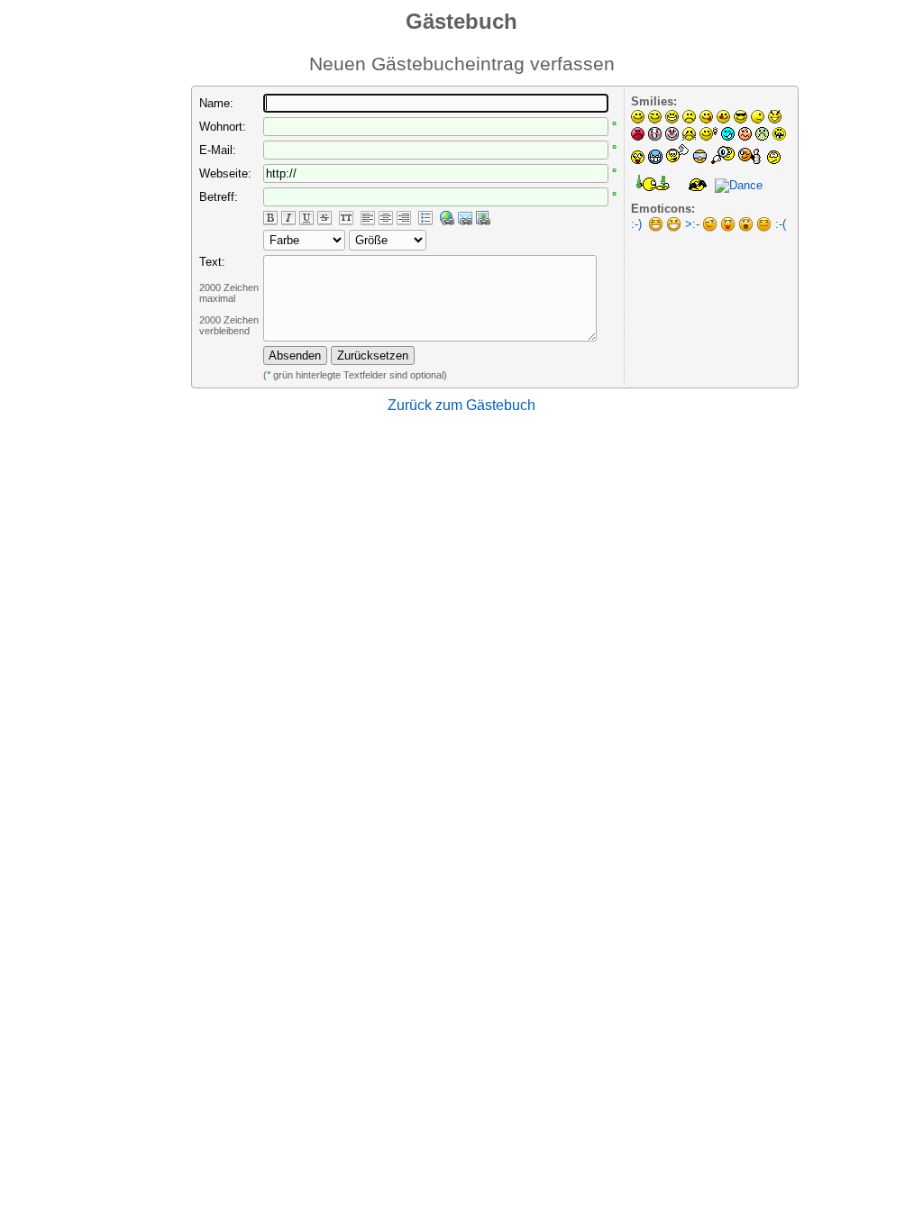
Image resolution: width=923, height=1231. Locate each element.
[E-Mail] (465, 218)
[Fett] (270, 218)
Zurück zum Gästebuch (461, 405)
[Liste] (425, 218)
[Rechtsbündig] (404, 218)
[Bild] (483, 218)
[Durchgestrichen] (324, 218)
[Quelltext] (346, 218)
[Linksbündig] (368, 218)
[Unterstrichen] (306, 218)
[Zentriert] (386, 218)
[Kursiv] (288, 218)
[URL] (447, 218)
